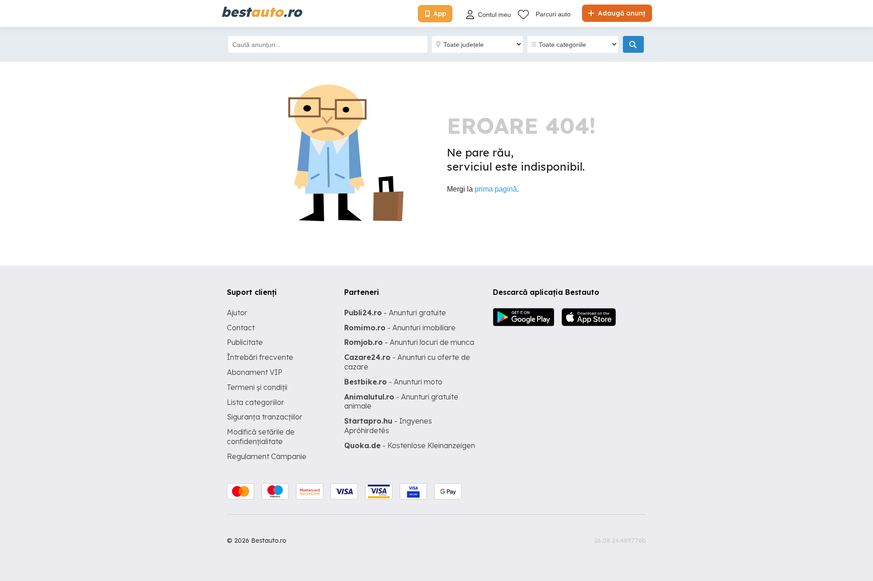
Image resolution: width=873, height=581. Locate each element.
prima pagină (496, 189)
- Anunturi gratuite (395, 312)
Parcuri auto (553, 14)
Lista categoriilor (255, 402)
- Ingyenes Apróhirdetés (388, 425)
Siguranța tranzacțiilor (264, 416)
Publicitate (245, 342)
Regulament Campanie (266, 456)
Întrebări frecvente (260, 357)
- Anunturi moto (393, 381)
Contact (241, 327)
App (439, 14)
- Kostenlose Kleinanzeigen (409, 445)
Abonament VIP (254, 372)
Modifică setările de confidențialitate (261, 436)
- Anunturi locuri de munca (409, 342)
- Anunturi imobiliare (400, 327)
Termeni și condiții (257, 387)
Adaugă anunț (620, 13)
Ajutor (237, 312)
